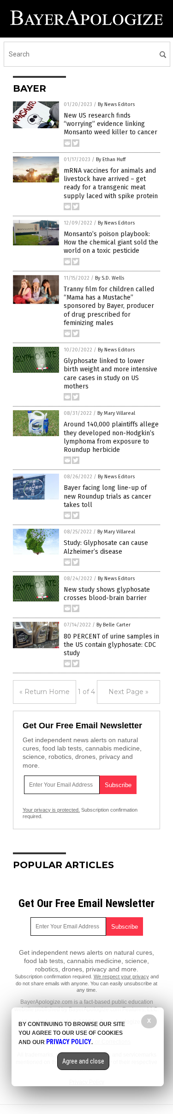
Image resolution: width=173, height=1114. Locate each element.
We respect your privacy (121, 976)
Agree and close (83, 1061)
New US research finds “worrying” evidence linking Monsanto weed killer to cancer (110, 124)
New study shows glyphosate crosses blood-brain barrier (107, 594)
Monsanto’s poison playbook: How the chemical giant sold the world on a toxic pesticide (111, 242)
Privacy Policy (68, 1041)
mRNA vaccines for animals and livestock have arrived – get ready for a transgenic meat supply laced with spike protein (111, 183)
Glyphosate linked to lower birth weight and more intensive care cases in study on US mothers (110, 373)
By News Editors (116, 104)
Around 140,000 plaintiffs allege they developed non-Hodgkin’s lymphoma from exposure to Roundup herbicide (111, 437)
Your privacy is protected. (51, 810)
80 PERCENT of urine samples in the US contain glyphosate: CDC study (111, 644)
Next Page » (128, 692)
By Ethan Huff (110, 159)
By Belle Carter (113, 625)
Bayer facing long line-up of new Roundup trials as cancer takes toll (107, 496)
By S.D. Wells (109, 278)
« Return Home (44, 692)
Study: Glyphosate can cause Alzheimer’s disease (106, 547)
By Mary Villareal (116, 413)
